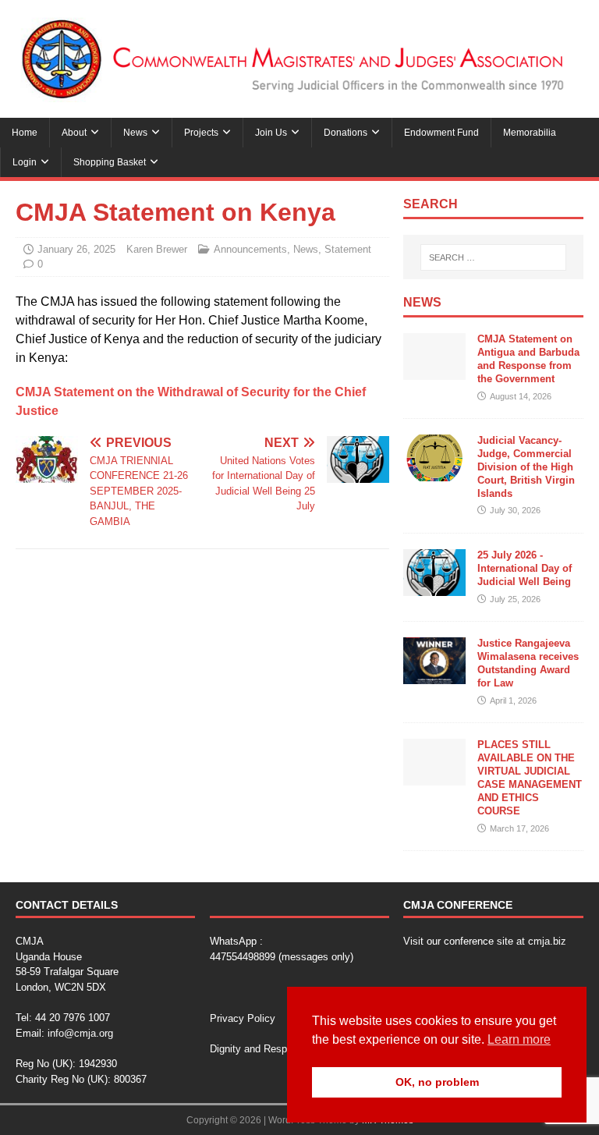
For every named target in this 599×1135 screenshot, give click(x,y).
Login (24, 162)
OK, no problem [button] (437, 1082)
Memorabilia (529, 132)
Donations (345, 132)
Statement (347, 249)
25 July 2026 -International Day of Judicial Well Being (524, 568)
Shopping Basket (109, 162)
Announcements (250, 249)
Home (24, 132)
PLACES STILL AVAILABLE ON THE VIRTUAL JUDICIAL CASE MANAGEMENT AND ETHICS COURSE (529, 777)
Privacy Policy (242, 1018)
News (135, 132)
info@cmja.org (80, 1033)
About (74, 132)
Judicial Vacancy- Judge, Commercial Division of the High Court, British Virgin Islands (526, 466)
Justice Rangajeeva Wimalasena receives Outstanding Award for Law (528, 663)
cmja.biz (547, 941)
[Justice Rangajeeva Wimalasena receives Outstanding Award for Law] (434, 674)
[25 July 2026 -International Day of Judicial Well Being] (434, 586)
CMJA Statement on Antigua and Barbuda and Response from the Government (528, 359)
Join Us (271, 132)
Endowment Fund (441, 132)
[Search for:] (493, 257)
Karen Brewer (156, 249)
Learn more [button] (519, 1039)
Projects (201, 132)
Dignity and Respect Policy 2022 (283, 1049)
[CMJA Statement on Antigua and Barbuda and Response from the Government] (434, 370)
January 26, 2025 (76, 249)
